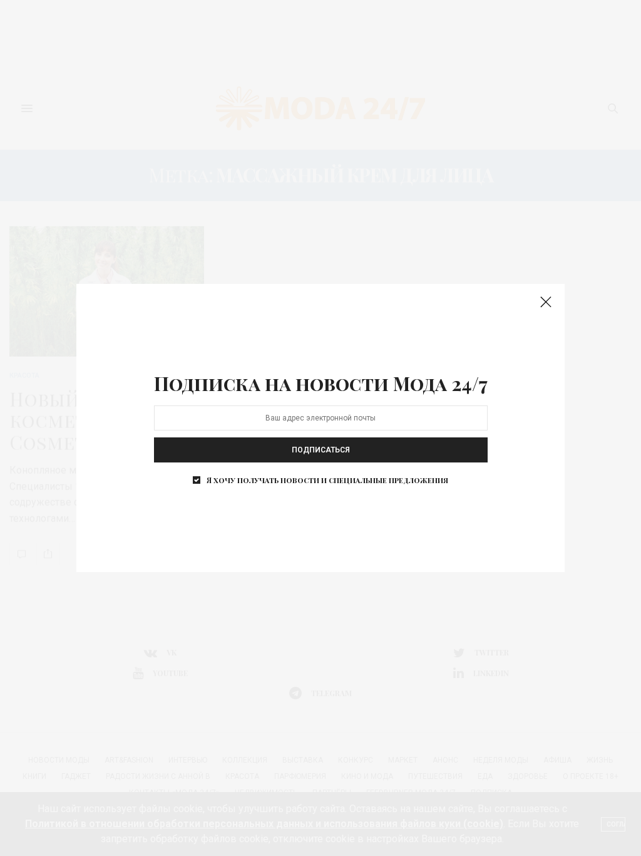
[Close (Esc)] (545, 302)
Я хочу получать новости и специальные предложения (327, 480)
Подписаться (321, 450)
